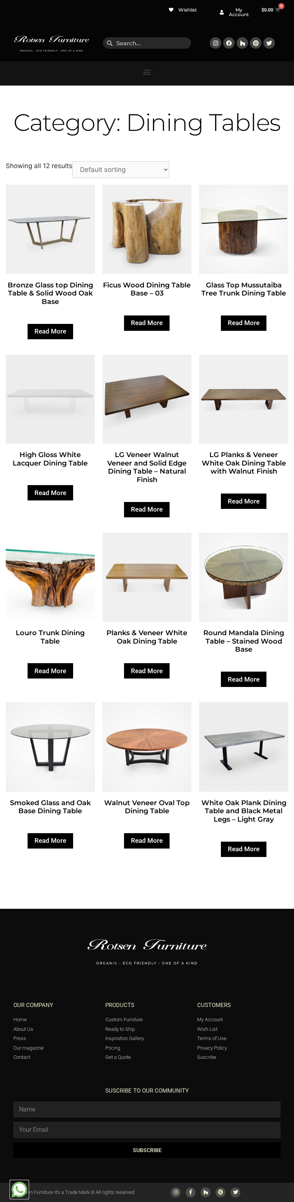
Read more (50, 331)
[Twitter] (269, 43)
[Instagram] (215, 43)
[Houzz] (242, 43)
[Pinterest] (255, 43)
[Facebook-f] (191, 1192)
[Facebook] (229, 43)
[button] (147, 71)
